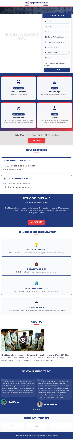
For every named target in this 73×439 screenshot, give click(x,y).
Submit (57, 70)
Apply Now (36, 141)
